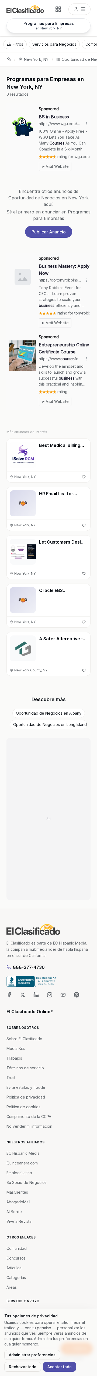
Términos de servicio (25, 1068)
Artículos (14, 1267)
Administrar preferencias (32, 1354)
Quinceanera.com (22, 1163)
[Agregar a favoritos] (84, 477)
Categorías (16, 1277)
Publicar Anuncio (49, 232)
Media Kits (15, 1048)
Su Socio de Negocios (26, 1182)
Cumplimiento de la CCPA (28, 1116)
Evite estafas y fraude (25, 1087)
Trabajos (14, 1058)
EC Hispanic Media (23, 1153)
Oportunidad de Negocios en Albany (48, 713)
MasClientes (17, 1192)
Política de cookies (23, 1106)
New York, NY (36, 59)
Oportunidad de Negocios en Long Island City (50, 724)
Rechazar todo (22, 1366)
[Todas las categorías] (58, 9)
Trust (10, 1077)
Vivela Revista (19, 1221)
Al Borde (14, 1211)
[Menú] (79, 9)
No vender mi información (29, 1126)
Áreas (11, 1287)
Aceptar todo (59, 1366)
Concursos (16, 1258)
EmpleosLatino (19, 1172)
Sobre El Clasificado (24, 1038)
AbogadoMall (18, 1202)
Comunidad (16, 1248)
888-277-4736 (29, 967)
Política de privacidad (25, 1097)
